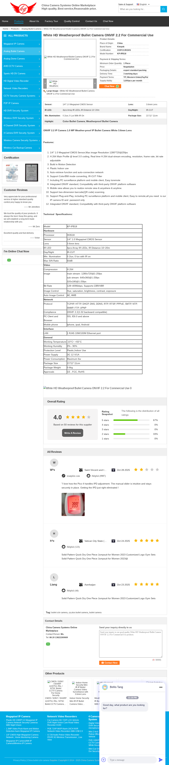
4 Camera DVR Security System (19, 133)
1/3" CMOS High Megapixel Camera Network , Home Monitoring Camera (22, 736)
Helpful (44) (73, 590)
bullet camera (95, 612)
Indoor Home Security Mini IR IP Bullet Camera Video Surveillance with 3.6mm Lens (79, 701)
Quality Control (72, 21)
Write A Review (72, 433)
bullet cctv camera (59, 612)
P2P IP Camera (11, 103)
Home (5, 21)
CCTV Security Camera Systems (19, 96)
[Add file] (103, 759)
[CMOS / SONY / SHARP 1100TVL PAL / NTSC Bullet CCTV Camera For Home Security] (55, 688)
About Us (34, 21)
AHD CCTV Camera (13, 66)
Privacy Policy (19, 760)
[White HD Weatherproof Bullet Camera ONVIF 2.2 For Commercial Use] (70, 58)
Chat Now (108, 21)
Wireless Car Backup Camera (18, 148)
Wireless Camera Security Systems (21, 140)
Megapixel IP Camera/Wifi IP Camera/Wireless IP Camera (19, 742)
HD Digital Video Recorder (16, 81)
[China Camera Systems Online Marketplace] (22, 8)
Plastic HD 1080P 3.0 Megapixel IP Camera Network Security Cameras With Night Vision (22, 722)
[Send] (160, 759)
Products (18, 21)
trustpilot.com (73, 476)
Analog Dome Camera (14, 58)
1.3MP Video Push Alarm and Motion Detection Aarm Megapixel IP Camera (23, 730)
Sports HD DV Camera (14, 73)
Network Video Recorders (16, 88)
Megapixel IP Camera (14, 44)
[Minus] (161, 687)
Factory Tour (51, 21)
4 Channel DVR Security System (19, 125)
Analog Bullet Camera (31, 29)
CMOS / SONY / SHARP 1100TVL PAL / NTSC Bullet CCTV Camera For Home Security (56, 701)
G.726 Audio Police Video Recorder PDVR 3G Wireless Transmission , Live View (64, 737)
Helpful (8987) (99, 476)
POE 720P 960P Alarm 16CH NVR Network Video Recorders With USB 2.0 (65, 730)
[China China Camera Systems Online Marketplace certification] (12, 172)
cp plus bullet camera (78, 612)
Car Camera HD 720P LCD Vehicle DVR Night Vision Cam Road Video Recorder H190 (63, 722)
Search (163, 9)
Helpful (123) (73, 547)
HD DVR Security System (16, 110)
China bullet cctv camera (38, 760)
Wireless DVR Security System (19, 118)
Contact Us (91, 21)
